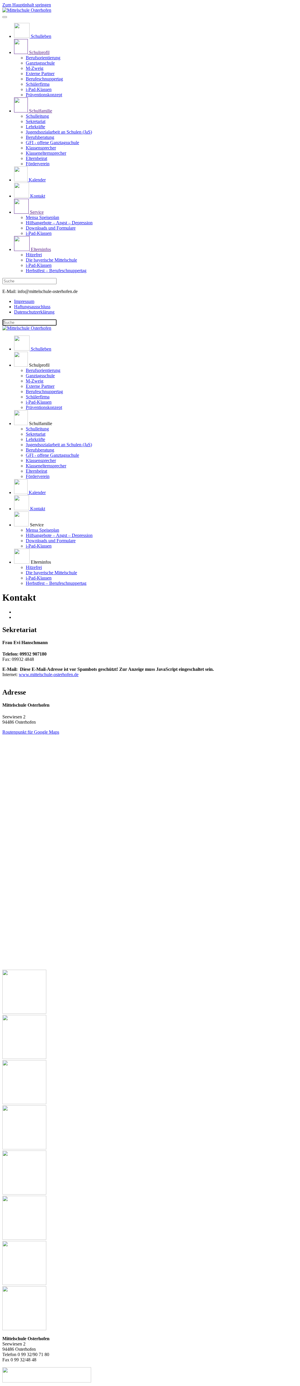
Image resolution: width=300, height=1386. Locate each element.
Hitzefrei (34, 254)
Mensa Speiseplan (42, 217)
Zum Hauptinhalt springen (26, 4)
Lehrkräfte (35, 126)
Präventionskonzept (44, 94)
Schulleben (40, 36)
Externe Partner (40, 73)
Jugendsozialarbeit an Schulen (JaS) (59, 131)
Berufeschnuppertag (44, 78)
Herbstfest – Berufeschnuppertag (56, 270)
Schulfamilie (40, 110)
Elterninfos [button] (40, 562)
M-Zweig (34, 68)
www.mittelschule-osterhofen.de (49, 674)
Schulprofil (39, 52)
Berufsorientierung (43, 57)
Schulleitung (37, 116)
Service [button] (36, 524)
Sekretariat (35, 121)
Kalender (37, 179)
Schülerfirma (38, 84)
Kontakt (37, 195)
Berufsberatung (40, 137)
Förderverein (38, 163)
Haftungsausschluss (32, 306)
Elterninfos (40, 249)
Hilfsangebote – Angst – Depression (59, 222)
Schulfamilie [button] (40, 423)
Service (36, 212)
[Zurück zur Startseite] (26, 10)
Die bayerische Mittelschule (51, 259)
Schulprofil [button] (39, 365)
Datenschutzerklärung (34, 311)
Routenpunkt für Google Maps (30, 732)
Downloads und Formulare (51, 227)
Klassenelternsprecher (46, 153)
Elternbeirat (36, 158)
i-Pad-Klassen (39, 89)
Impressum (24, 301)
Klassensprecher (41, 147)
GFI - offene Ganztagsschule (52, 142)
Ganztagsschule (40, 62)
